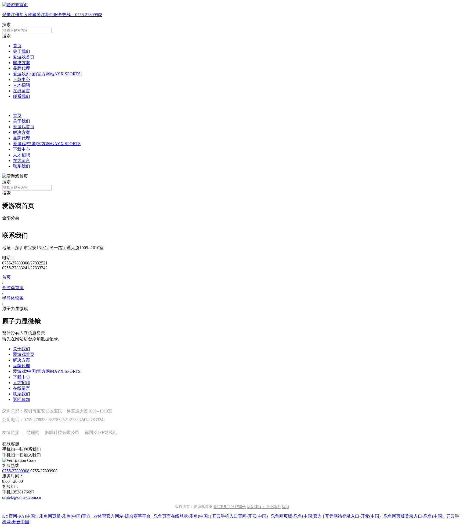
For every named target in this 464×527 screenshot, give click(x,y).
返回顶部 (21, 399)
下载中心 (21, 79)
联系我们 (21, 96)
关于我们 (21, 51)
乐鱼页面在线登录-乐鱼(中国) (181, 516)
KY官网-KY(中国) (19, 516)
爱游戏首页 (23, 57)
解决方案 (21, 62)
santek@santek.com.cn (21, 497)
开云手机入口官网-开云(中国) (240, 516)
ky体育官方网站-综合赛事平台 (122, 516)
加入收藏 (28, 14)
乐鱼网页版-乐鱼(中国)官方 (64, 516)
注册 (15, 14)
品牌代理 (21, 68)
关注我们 (45, 14)
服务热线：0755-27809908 (78, 14)
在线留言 (21, 91)
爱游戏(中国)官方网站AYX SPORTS (47, 74)
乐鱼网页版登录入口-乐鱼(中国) (413, 516)
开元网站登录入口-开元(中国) (352, 516)
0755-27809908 (15, 471)
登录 (6, 14)
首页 (17, 45)
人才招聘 (21, 85)
